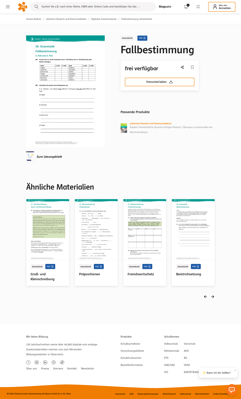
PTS (166, 358)
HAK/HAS (169, 365)
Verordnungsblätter (132, 350)
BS (185, 358)
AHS (186, 350)
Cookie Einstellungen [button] (222, 394)
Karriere (58, 368)
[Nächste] (182, 67)
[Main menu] (8, 7)
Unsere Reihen (33, 19)
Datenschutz (185, 394)
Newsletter (87, 368)
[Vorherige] (205, 296)
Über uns (31, 368)
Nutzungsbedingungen (148, 394)
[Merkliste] (198, 7)
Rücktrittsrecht (169, 394)
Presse (45, 368)
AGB (131, 394)
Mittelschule (171, 350)
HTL (166, 372)
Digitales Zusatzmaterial (103, 19)
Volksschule (171, 343)
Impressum (120, 394)
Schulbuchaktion (130, 343)
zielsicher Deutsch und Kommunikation (66, 19)
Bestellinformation (131, 365)
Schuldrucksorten (130, 358)
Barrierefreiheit (202, 394)
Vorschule (189, 343)
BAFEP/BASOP (192, 372)
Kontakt (72, 368)
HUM (187, 365)
